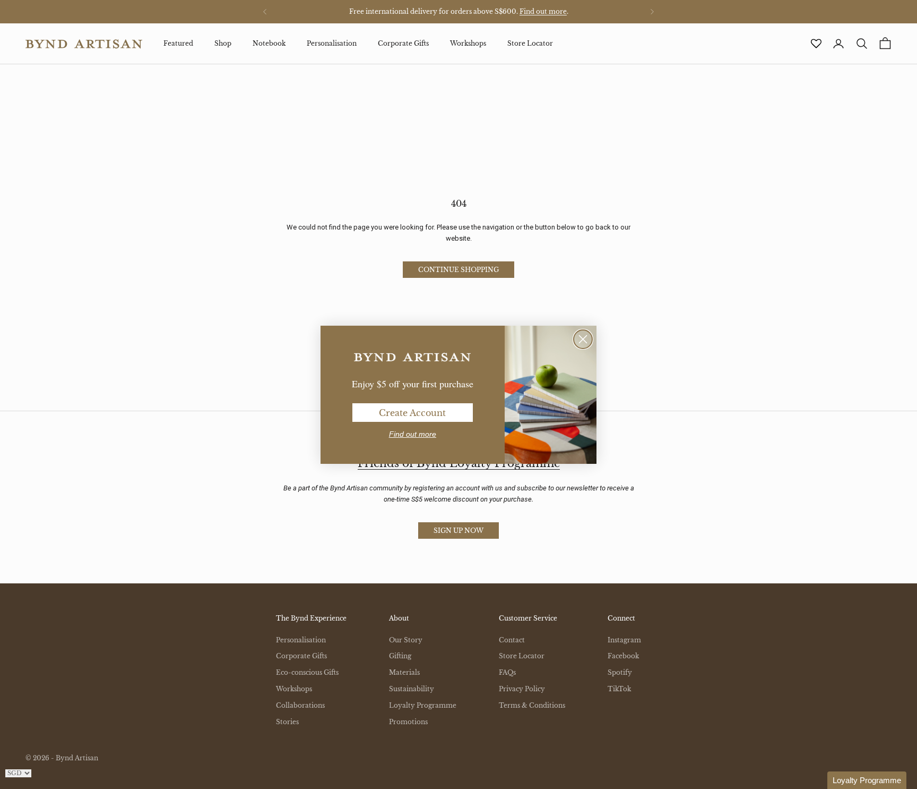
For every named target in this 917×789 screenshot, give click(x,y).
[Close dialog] (583, 339)
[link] (412, 357)
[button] (866, 780)
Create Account (412, 413)
